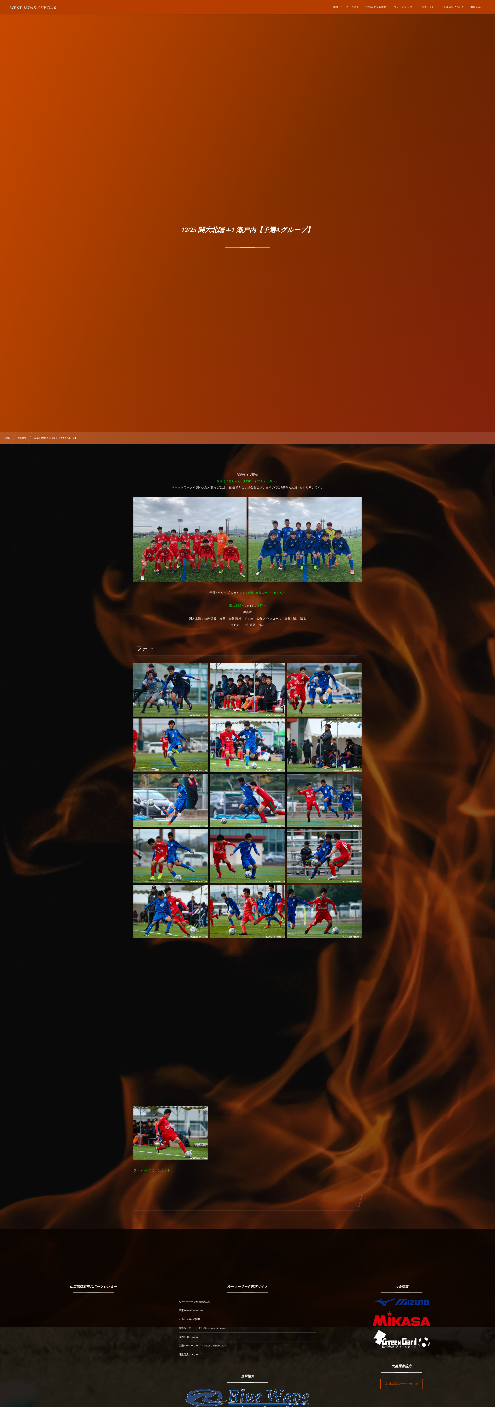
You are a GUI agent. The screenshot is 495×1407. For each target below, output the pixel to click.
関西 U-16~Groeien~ (189, 1337)
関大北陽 (235, 605)
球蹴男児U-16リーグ (190, 1354)
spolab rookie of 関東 (189, 1319)
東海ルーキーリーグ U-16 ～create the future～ (203, 1328)
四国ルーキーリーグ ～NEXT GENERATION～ (204, 1345)
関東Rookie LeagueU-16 (191, 1310)
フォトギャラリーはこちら (151, 1170)
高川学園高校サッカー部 (401, 1384)
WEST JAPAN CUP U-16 (33, 8)
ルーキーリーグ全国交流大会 (195, 1301)
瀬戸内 (261, 605)
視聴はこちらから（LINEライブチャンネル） (247, 481)
